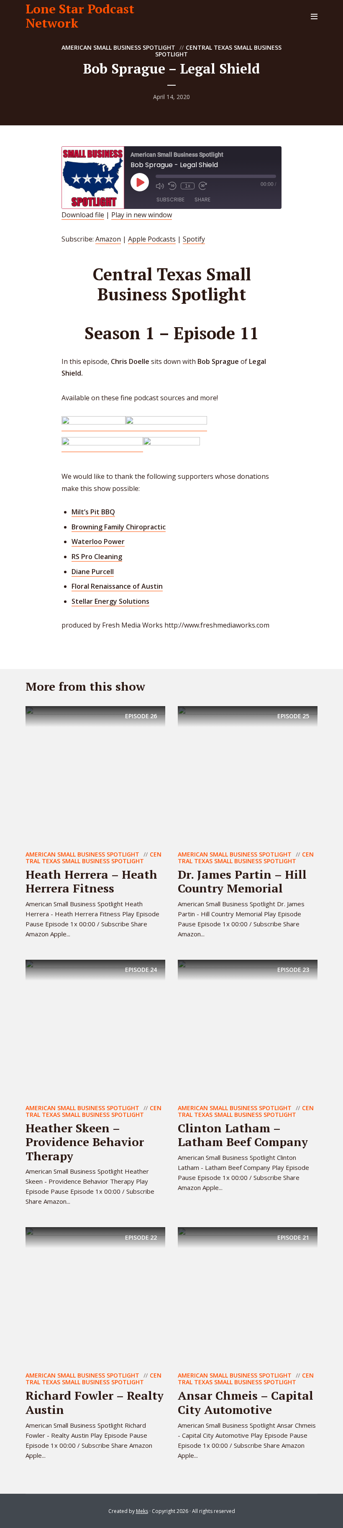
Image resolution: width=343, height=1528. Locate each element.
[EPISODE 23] (247, 1028)
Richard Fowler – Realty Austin (95, 1402)
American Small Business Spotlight (118, 47)
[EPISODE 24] (95, 1028)
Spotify (194, 239)
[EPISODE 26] (95, 775)
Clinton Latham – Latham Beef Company (243, 1135)
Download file (82, 214)
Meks (142, 1511)
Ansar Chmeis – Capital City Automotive (245, 1402)
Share (202, 199)
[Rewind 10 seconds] (172, 186)
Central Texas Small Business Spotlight (218, 50)
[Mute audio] (160, 186)
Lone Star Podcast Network (80, 15)
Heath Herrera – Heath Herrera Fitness (91, 881)
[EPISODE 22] (95, 1296)
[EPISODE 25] (247, 775)
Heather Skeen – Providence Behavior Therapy (85, 1142)
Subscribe (170, 199)
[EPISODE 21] (247, 1296)
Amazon (108, 239)
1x (187, 186)
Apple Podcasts (152, 239)
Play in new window (141, 214)
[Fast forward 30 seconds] (203, 186)
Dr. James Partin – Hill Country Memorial (242, 881)
